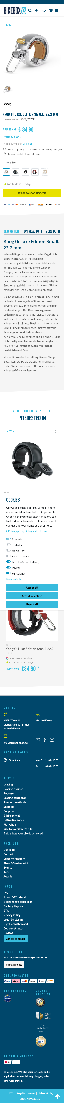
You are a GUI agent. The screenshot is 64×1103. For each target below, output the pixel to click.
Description (11, 231)
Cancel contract (15, 938)
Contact (9, 854)
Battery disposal (14, 906)
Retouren (9, 793)
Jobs (6, 872)
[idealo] (9, 999)
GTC (6, 910)
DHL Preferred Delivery (26, 562)
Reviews (8, 933)
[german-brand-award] (45, 1017)
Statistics (18, 545)
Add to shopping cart (33, 193)
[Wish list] (43, 10)
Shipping (27, 143)
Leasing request (13, 789)
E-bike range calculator (18, 901)
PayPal (16, 567)
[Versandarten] (12, 1062)
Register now (14, 964)
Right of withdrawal (16, 924)
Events (8, 867)
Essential (17, 539)
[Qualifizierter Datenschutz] (42, 1042)
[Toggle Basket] (50, 10)
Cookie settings (13, 928)
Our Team (9, 849)
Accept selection (32, 595)
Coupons (9, 811)
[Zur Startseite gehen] (13, 10)
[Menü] (57, 10)
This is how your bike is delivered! (23, 833)
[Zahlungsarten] (32, 981)
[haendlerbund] (43, 1029)
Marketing (18, 550)
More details (13, 579)
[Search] (30, 10)
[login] (37, 10)
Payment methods (15, 802)
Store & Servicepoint (16, 863)
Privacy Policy (12, 915)
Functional (18, 573)
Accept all (32, 587)
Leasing (8, 784)
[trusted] (41, 1003)
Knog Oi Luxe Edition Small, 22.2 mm (29, 650)
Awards (8, 876)
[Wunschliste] (55, 431)
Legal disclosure (37, 531)
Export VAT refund (15, 897)
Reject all (32, 604)
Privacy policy (16, 531)
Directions (14, 760)
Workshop (10, 824)
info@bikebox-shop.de (16, 742)
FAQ (6, 893)
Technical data (32, 231)
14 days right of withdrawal (24, 154)
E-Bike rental (12, 815)
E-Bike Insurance (14, 820)
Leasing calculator (15, 798)
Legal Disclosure (13, 919)
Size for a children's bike (18, 829)
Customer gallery (14, 858)
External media (21, 556)
